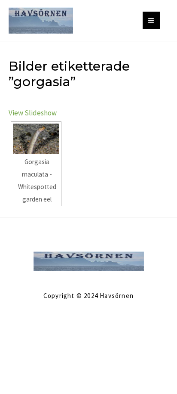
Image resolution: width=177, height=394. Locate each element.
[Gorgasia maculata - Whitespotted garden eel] (36, 139)
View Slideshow (33, 113)
